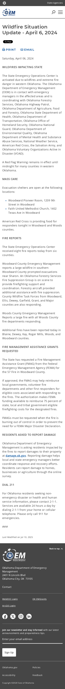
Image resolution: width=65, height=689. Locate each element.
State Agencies (55, 2)
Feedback (37, 675)
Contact (7, 587)
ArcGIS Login (9, 605)
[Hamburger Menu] (60, 12)
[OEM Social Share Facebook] (5, 616)
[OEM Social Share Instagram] (21, 616)
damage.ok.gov (16, 455)
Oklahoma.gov (9, 667)
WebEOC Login (10, 599)
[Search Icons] (53, 12)
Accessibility (8, 675)
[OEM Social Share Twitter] (13, 616)
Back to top (54, 549)
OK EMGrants (39, 599)
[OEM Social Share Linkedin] (29, 616)
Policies (36, 667)
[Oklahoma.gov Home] (4, 2)
